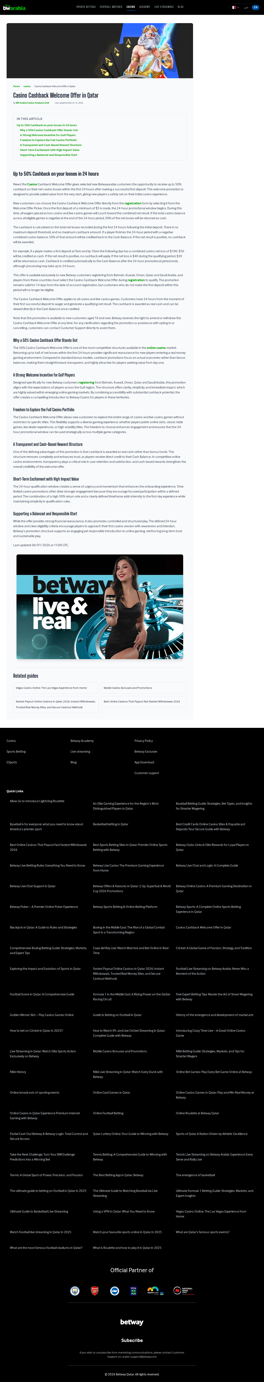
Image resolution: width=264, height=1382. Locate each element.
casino (27, 86)
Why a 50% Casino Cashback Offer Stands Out (49, 130)
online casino (156, 348)
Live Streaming (164, 6)
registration (132, 203)
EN (255, 7)
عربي (246, 7)
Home (16, 86)
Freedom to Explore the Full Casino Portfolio (48, 140)
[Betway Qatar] (17, 7)
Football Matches (111, 6)
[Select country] (236, 7)
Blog (181, 6)
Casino (131, 6)
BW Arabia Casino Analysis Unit (32, 103)
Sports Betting (86, 6)
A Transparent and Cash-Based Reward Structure (50, 145)
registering (86, 382)
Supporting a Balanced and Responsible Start (48, 155)
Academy (144, 6)
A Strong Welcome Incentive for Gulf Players (48, 135)
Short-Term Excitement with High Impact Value (49, 150)
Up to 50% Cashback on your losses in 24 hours (47, 125)
